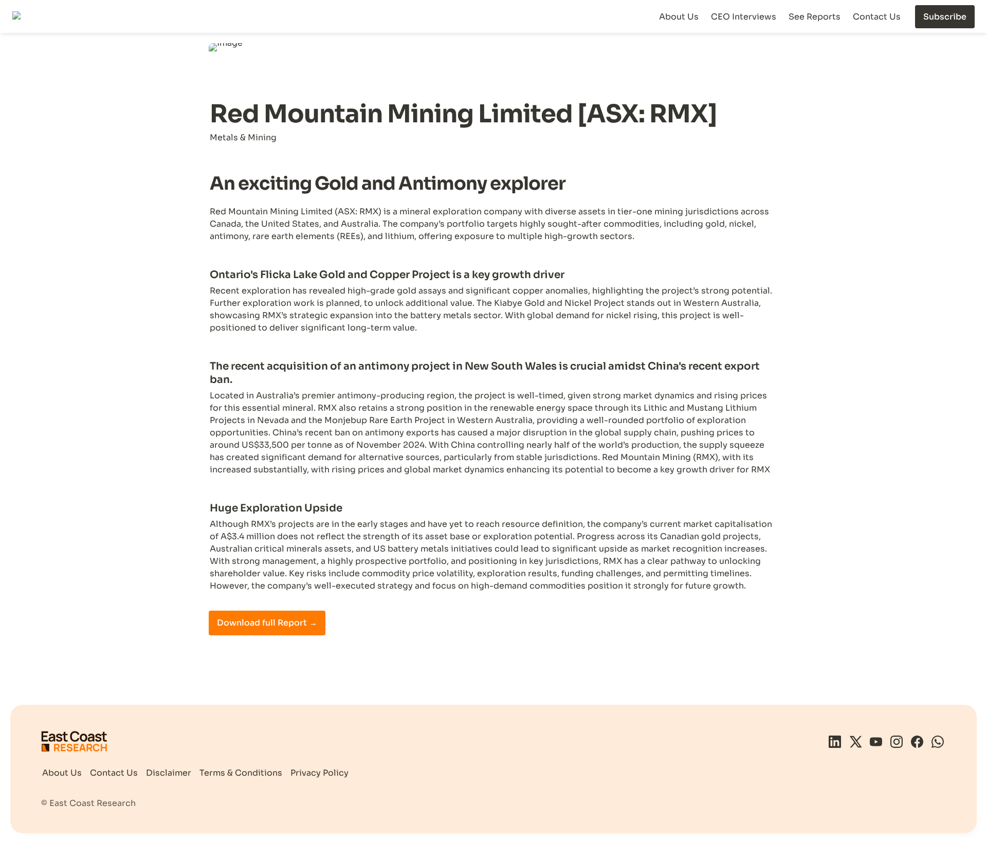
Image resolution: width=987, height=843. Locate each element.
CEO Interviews (743, 16)
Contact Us (877, 16)
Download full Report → (267, 622)
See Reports (814, 16)
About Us (679, 16)
